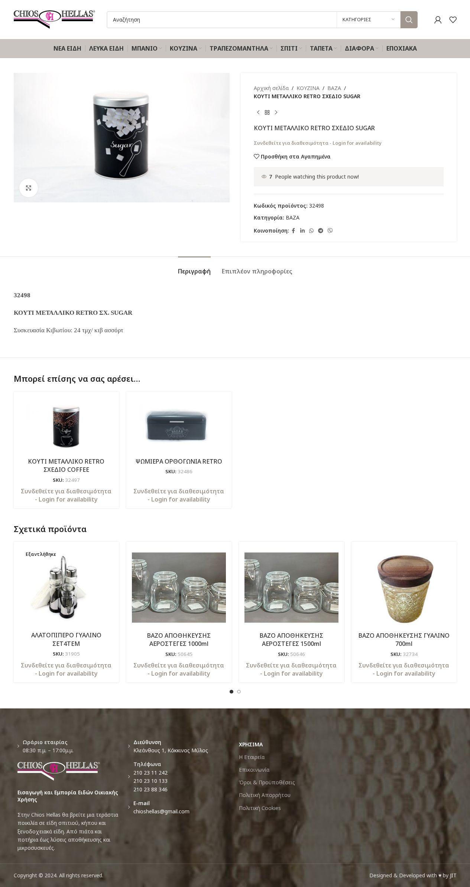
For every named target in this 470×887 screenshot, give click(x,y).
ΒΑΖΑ (334, 88)
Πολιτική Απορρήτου (265, 794)
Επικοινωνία (254, 769)
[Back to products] (267, 112)
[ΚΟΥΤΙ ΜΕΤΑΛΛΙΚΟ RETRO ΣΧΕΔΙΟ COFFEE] (66, 425)
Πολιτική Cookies (260, 807)
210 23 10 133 (150, 780)
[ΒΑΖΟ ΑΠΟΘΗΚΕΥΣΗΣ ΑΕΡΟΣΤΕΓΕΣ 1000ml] (179, 587)
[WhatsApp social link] (311, 231)
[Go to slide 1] (231, 692)
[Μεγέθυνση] (28, 188)
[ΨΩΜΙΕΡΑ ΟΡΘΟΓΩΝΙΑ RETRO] (179, 425)
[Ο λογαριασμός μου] (438, 19)
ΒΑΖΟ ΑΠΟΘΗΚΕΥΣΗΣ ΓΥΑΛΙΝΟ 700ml (404, 639)
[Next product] (276, 112)
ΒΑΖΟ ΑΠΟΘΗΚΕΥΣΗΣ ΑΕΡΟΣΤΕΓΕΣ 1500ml (291, 639)
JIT (453, 875)
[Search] (409, 19)
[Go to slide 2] (239, 692)
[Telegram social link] (320, 231)
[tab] (194, 267)
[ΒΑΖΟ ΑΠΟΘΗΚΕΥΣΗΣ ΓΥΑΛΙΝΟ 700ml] (404, 587)
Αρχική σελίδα (271, 88)
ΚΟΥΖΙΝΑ (308, 88)
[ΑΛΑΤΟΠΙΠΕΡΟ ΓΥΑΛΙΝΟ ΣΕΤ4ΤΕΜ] (66, 587)
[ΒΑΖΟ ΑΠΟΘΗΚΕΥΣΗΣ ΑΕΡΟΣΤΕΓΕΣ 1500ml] (291, 587)
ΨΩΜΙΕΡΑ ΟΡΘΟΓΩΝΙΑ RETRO (179, 461)
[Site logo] (54, 18)
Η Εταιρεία (252, 756)
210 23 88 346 (150, 789)
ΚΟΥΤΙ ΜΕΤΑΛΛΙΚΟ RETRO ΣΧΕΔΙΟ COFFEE (66, 465)
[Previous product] (258, 112)
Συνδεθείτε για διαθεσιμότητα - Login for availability (318, 143)
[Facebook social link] (293, 231)
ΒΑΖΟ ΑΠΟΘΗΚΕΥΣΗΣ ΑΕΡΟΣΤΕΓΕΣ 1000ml (179, 639)
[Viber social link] (330, 231)
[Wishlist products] (452, 19)
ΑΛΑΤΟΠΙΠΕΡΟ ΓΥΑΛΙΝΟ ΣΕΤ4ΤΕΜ (66, 639)
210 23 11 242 (150, 772)
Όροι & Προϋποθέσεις (267, 782)
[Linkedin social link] (302, 231)
